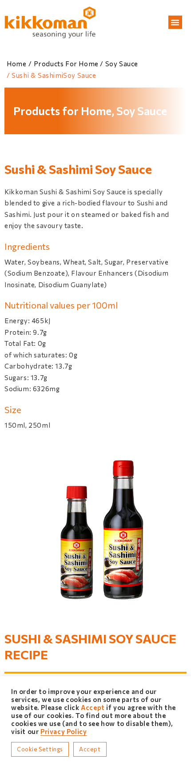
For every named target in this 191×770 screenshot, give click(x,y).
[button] (175, 22)
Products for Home (66, 64)
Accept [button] (90, 749)
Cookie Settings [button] (40, 749)
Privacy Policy (63, 731)
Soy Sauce (121, 64)
